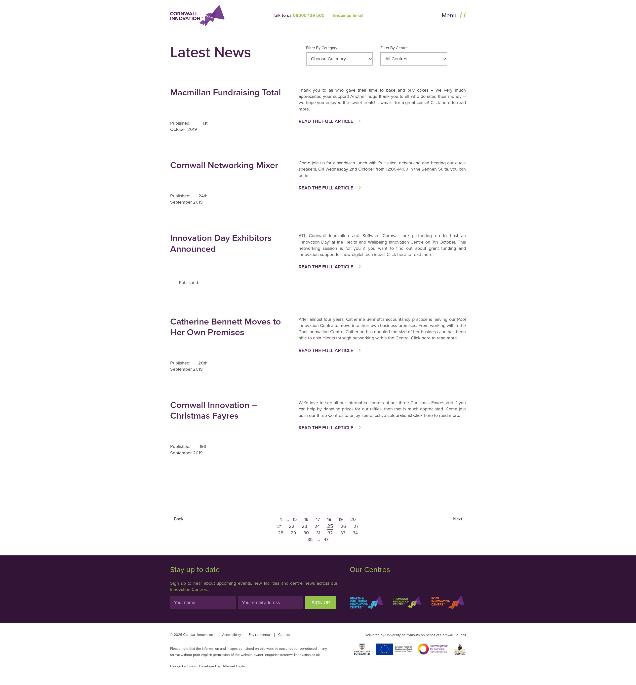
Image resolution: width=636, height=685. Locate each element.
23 (304, 526)
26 (343, 526)
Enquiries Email (348, 15)
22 (291, 526)
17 (318, 519)
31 (318, 533)
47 (326, 539)
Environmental (260, 635)
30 (306, 533)
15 (295, 519)
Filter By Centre (394, 47)
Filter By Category (321, 47)
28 (280, 533)
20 (353, 519)
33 (342, 533)
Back (178, 519)
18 (329, 519)
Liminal (192, 666)
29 (293, 533)
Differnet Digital (233, 666)
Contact (284, 635)
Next (457, 519)
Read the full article (326, 121)
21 (279, 526)
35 (310, 539)
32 (330, 533)
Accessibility (231, 635)
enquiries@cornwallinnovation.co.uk (292, 655)
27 (356, 526)
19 (341, 519)
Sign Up (321, 602)
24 (317, 526)
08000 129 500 (308, 15)
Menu (450, 15)
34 (355, 533)
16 (306, 519)
